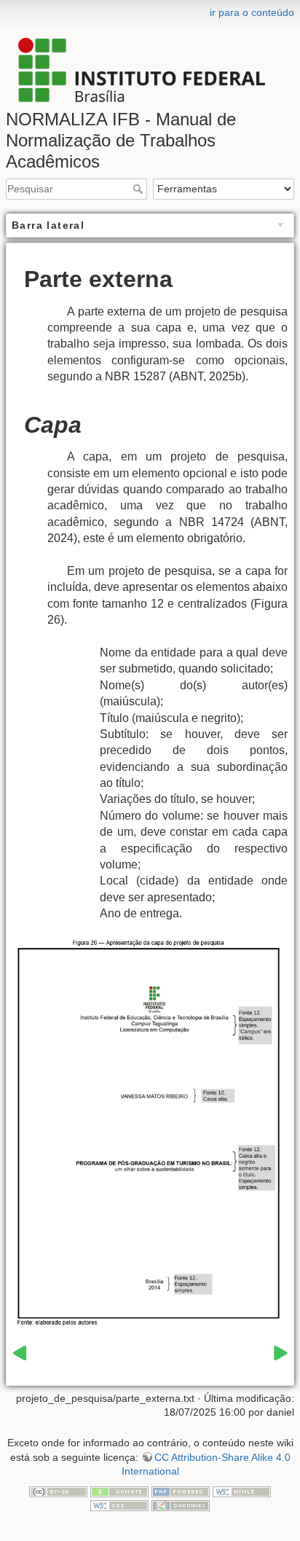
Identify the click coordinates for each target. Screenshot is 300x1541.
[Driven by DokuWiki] (180, 1505)
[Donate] (119, 1491)
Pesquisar (139, 189)
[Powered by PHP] (180, 1491)
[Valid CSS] (119, 1505)
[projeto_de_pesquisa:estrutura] (19, 1352)
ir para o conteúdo (252, 12)
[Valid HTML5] (242, 1491)
